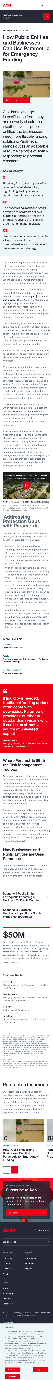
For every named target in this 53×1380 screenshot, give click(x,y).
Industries (29, 1263)
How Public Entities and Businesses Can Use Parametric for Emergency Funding (20, 1155)
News (5, 1273)
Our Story (7, 1258)
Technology (8, 1293)
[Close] (49, 1327)
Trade (5, 1288)
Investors (7, 1268)
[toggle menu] (48, 5)
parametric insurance (23, 411)
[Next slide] (14, 1170)
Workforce (8, 1303)
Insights (29, 1268)
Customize (12, 1370)
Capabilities (30, 1258)
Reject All (40, 1370)
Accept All (12, 1376)
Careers (6, 1263)
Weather (7, 1298)
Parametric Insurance (12, 14)
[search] (42, 5)
